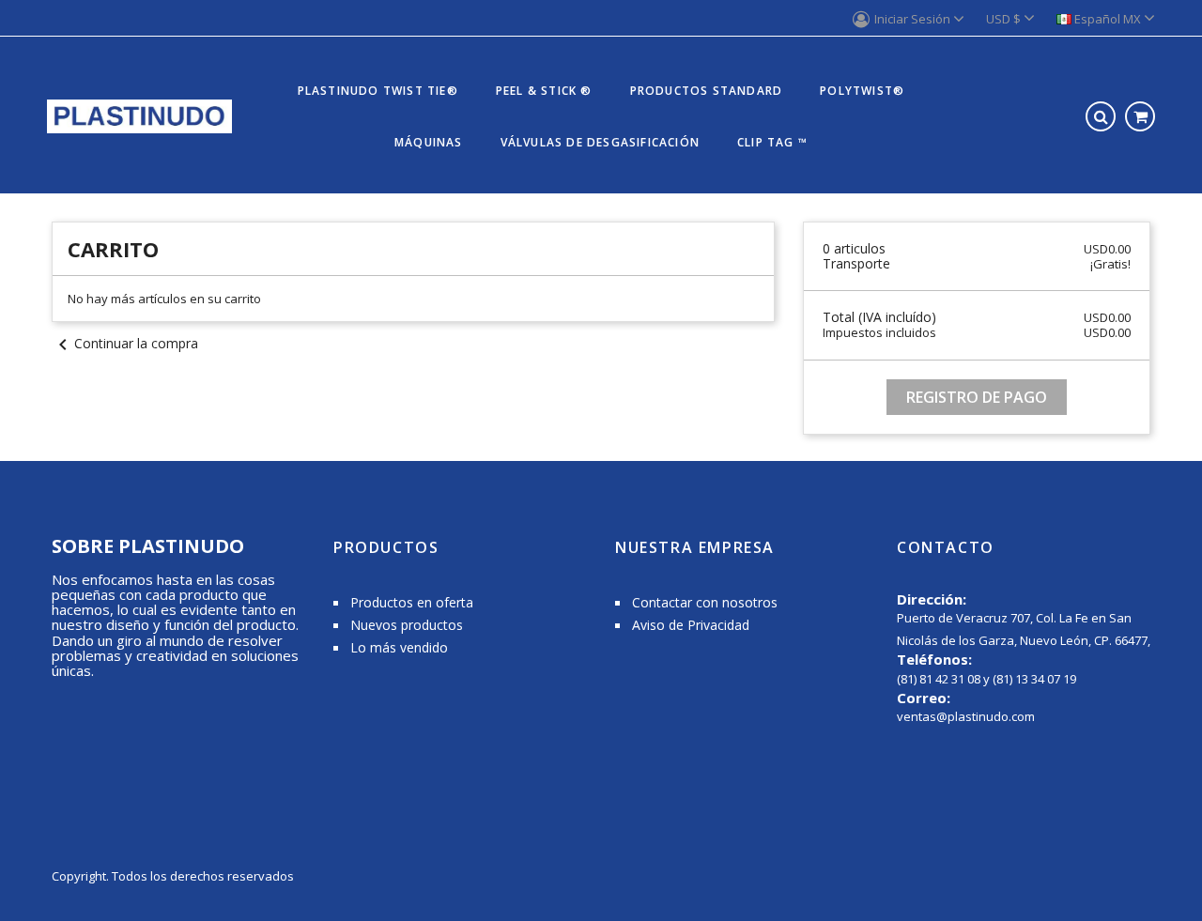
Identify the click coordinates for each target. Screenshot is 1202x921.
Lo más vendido (399, 647)
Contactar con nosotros (705, 602)
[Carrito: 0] (1140, 116)
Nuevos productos (406, 625)
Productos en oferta (411, 602)
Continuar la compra (125, 343)
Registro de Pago (976, 397)
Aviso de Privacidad (690, 625)
